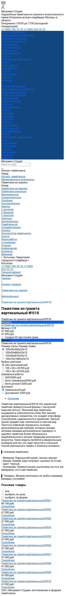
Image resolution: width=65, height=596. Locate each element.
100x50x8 (16, 352)
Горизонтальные (11, 47)
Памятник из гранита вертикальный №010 (26, 581)
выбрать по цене (15, 494)
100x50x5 (16, 349)
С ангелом (7, 113)
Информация (9, 151)
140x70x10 (17, 358)
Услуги (5, 140)
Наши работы (9, 143)
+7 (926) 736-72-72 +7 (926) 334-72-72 (23, 29)
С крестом (7, 119)
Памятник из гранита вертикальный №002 (26, 509)
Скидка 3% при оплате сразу (21, 337)
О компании (8, 146)
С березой (7, 116)
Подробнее (8, 506)
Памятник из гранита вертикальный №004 (26, 527)
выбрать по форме (16, 497)
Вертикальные (9, 44)
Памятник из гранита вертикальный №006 (26, 545)
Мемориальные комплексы (17, 35)
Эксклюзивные (10, 107)
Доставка (18, 393)
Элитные (6, 122)
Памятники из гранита (14, 38)
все (7, 491)
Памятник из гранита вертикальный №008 (26, 563)
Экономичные (9, 125)
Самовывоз (15, 389)
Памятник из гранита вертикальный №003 (26, 518)
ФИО (13, 377)
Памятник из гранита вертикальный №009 (26, 572)
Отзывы (6, 149)
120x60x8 (16, 355)
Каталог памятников (13, 86)
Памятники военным (13, 41)
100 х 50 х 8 (17, 371)
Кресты (5, 110)
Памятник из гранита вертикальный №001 (26, 500)
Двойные (7, 104)
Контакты (7, 154)
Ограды (5, 56)
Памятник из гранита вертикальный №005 (26, 536)
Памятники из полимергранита (11, 52)
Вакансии (6, 157)
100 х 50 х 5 (17, 368)
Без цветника (16, 364)
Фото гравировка (20, 380)
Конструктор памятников (16, 137)
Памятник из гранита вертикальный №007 (26, 554)
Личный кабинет (11, 272)
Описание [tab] (13, 398)
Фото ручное (18, 383)
